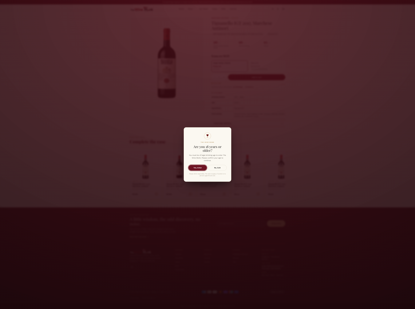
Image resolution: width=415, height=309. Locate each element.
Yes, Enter (198, 168)
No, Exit (217, 168)
